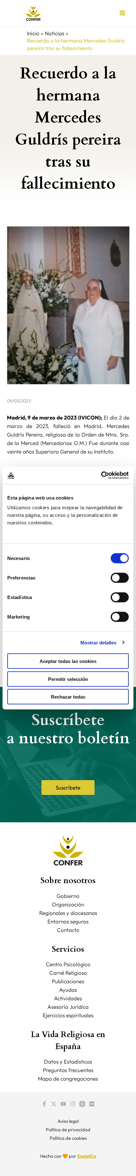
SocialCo (86, 1156)
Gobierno (68, 896)
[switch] (120, 578)
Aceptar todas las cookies (68, 661)
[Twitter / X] (54, 1104)
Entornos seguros (68, 921)
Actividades (68, 998)
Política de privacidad (68, 1130)
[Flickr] (92, 1104)
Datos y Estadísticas (68, 1061)
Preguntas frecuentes (68, 1070)
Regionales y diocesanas (68, 913)
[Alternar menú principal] (122, 13)
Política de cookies (68, 1138)
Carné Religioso (68, 972)
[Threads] (82, 1104)
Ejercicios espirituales (68, 1015)
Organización (68, 904)
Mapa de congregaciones (68, 1078)
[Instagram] (73, 1104)
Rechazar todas (68, 696)
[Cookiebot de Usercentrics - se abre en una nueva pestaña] (101, 475)
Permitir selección (68, 679)
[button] (68, 787)
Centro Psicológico (68, 964)
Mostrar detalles (98, 642)
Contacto (68, 930)
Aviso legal (68, 1121)
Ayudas (68, 989)
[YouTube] (63, 1104)
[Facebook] (44, 1104)
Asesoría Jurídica (68, 1006)
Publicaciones (68, 981)
